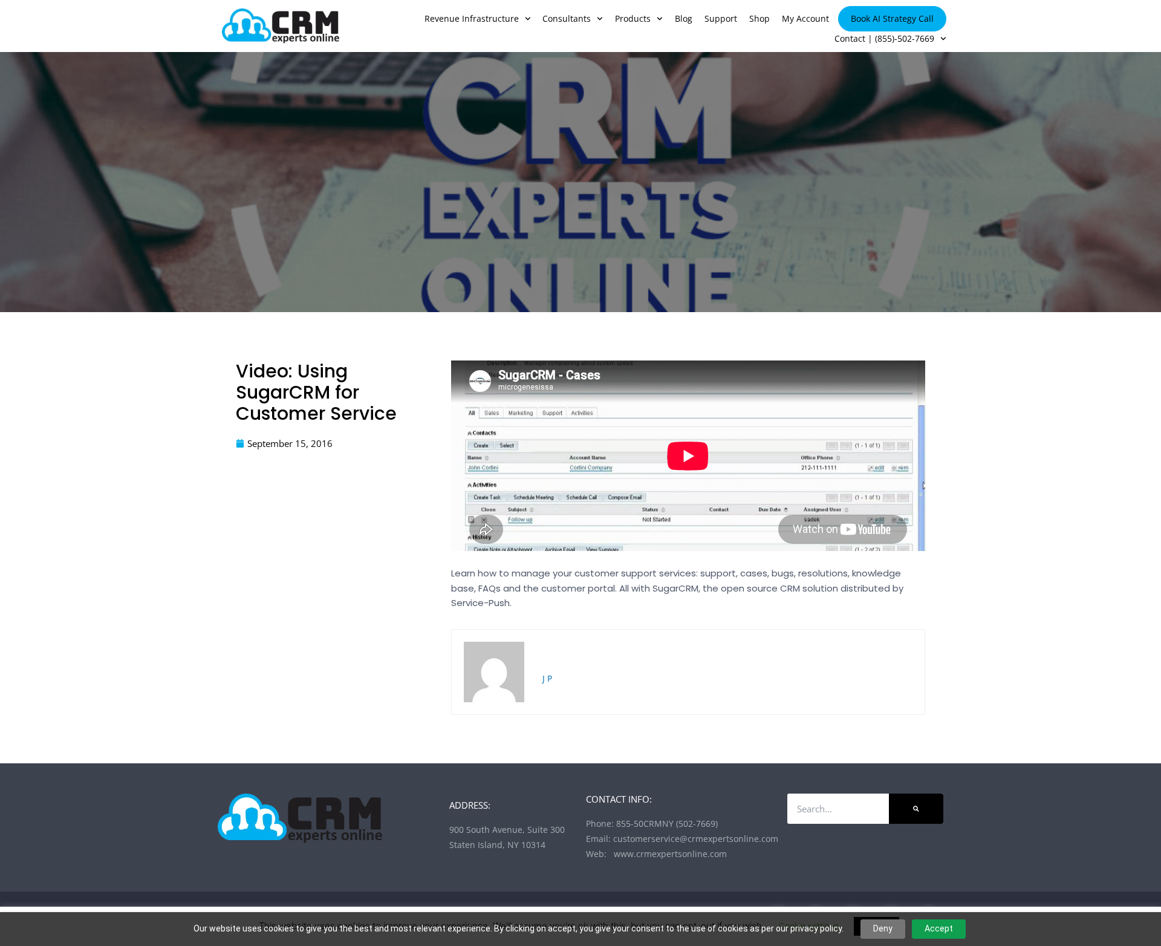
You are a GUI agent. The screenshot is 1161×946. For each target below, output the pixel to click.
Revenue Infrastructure (471, 18)
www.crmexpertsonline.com (668, 854)
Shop (759, 18)
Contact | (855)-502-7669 (884, 38)
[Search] (916, 809)
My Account (805, 18)
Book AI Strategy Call (892, 18)
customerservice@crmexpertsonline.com (695, 838)
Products (633, 18)
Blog (683, 18)
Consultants (566, 18)
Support (720, 18)
